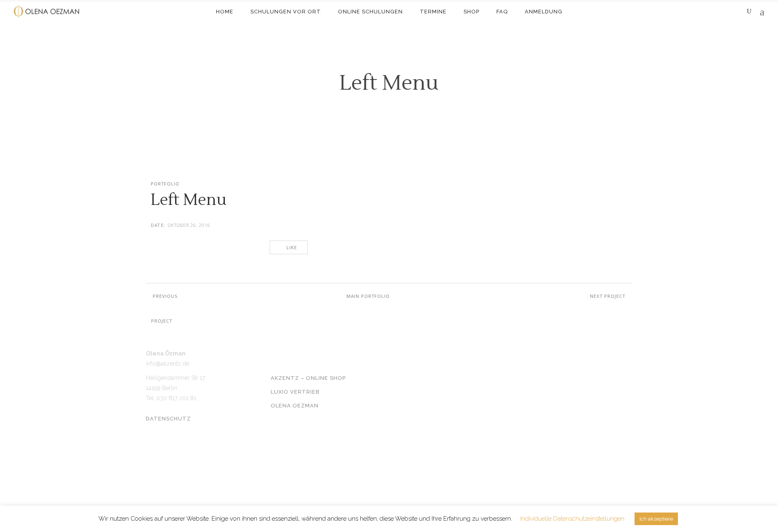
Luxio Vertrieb (295, 392)
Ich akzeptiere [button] (656, 519)
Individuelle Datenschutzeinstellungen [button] (572, 518)
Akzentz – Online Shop (308, 378)
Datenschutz (168, 419)
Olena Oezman (294, 406)
